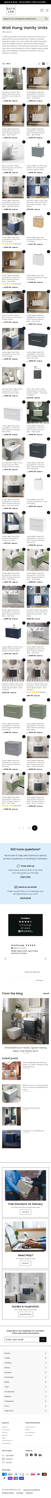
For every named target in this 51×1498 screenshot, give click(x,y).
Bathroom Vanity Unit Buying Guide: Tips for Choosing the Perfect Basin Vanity (35, 1087)
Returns (4, 1435)
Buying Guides (30, 1432)
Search (28, 1429)
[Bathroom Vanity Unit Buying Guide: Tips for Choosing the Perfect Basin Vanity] (11, 1093)
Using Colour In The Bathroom (33, 1131)
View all (46, 993)
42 (29, 828)
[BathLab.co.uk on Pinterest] (35, 1455)
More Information (25, 1314)
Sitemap (29, 1493)
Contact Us (25, 1263)
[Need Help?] (25, 1236)
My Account (29, 1435)
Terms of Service (7, 1440)
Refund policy (6, 1443)
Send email (25, 898)
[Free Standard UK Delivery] (25, 1185)
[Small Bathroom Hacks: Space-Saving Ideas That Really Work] (25, 1021)
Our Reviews (6, 1429)
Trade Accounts (30, 1427)
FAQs (3, 1438)
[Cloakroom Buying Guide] (11, 1116)
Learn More (25, 1212)
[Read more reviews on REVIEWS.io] (25, 931)
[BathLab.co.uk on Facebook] (31, 1455)
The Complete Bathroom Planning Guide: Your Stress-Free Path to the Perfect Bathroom (35, 1065)
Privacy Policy (8, 1493)
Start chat (25, 877)
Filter (8, 64)
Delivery (4, 1432)
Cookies (19, 1493)
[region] (25, 958)
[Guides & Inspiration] (25, 1288)
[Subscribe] (42, 1339)
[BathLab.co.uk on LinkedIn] (40, 1455)
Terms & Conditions (31, 1489)
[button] (12, 244)
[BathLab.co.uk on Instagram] (27, 1455)
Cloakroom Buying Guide (31, 1108)
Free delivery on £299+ (25, 2)
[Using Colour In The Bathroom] (11, 1139)
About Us (5, 1427)
